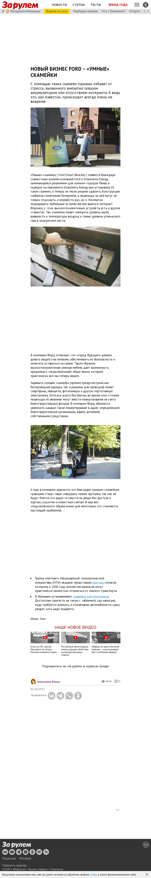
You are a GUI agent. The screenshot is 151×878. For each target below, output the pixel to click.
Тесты (95, 5)
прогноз (97, 583)
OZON (6, 869)
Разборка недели (85, 11)
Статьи (79, 5)
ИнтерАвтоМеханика (25, 11)
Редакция (9, 858)
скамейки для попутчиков (90, 596)
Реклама (25, 858)
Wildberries (19, 869)
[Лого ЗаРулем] (20, 4)
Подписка (56, 869)
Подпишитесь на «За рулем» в (75, 666)
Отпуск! (134, 11)
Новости (59, 5)
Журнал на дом (57, 11)
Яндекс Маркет (38, 869)
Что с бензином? (113, 11)
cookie (93, 874)
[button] (147, 875)
